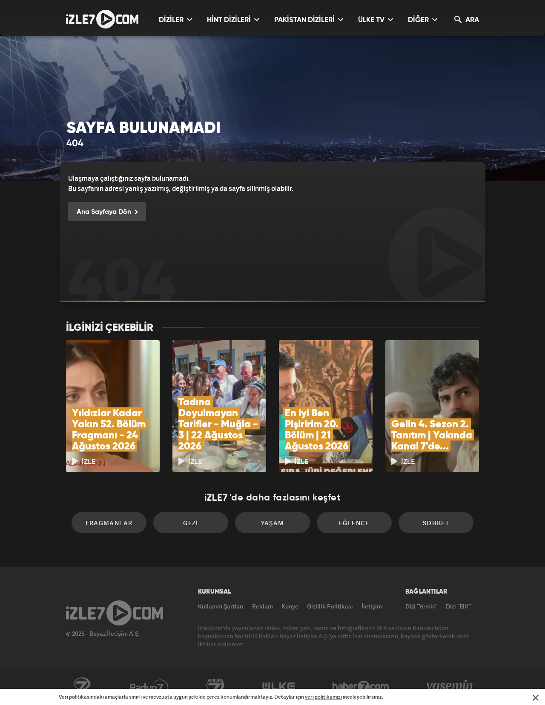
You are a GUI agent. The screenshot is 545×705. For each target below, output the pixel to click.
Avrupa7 (215, 686)
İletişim (371, 606)
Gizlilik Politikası (330, 606)
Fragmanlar (109, 523)
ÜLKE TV (372, 20)
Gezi (190, 523)
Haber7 (361, 686)
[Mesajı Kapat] (536, 698)
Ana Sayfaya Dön (105, 212)
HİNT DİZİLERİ (229, 20)
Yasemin (450, 686)
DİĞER (419, 20)
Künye (289, 606)
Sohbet (436, 523)
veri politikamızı (323, 696)
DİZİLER (172, 20)
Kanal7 (81, 686)
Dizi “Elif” (458, 606)
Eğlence (354, 523)
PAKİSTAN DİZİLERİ (305, 20)
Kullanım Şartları (221, 606)
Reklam (262, 606)
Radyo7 (149, 686)
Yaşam (272, 523)
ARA (471, 20)
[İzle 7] (102, 19)
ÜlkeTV (278, 686)
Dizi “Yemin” (421, 606)
